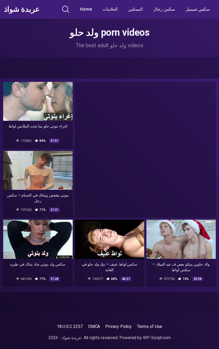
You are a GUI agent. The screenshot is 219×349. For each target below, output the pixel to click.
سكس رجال (164, 9)
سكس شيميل (198, 9)
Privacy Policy (118, 326)
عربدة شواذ (22, 9)
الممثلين (135, 9)
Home (86, 9)
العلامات (110, 9)
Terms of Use (149, 326)
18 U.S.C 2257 (70, 326)
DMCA (94, 326)
